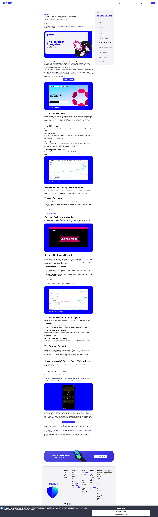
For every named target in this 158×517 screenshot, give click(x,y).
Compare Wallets (99, 484)
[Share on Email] (111, 15)
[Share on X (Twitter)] (101, 15)
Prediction (75, 487)
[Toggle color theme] (141, 3)
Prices (84, 472)
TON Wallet (83, 486)
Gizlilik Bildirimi (99, 492)
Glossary (99, 481)
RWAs (74, 483)
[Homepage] (7, 3)
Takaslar (73, 474)
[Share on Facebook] (98, 15)
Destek (98, 487)
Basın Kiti (99, 476)
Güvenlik (99, 478)
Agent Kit (92, 487)
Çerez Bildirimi (99, 499)
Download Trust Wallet (68, 422)
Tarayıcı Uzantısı (66, 476)
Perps (74, 485)
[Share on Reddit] (103, 15)
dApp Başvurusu (91, 480)
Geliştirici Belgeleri (91, 475)
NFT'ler (73, 478)
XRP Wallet (83, 484)
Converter (83, 474)
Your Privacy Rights (121, 508)
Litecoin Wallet (83, 489)
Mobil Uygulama (66, 473)
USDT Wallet (84, 480)
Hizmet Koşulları (99, 489)
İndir (153, 3)
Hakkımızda (99, 472)
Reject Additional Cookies (121, 511)
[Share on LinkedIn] (109, 15)
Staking (73, 476)
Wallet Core (92, 477)
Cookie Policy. (31, 509)
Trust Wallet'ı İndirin (100, 456)
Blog (98, 480)
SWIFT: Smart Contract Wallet (75, 480)
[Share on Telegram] (106, 15)
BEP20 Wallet (84, 491)
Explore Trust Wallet (68, 79)
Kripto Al (73, 472)
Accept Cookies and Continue (121, 514)
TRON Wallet (84, 482)
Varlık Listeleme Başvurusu (91, 484)
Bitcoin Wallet (84, 479)
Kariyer (99, 474)
